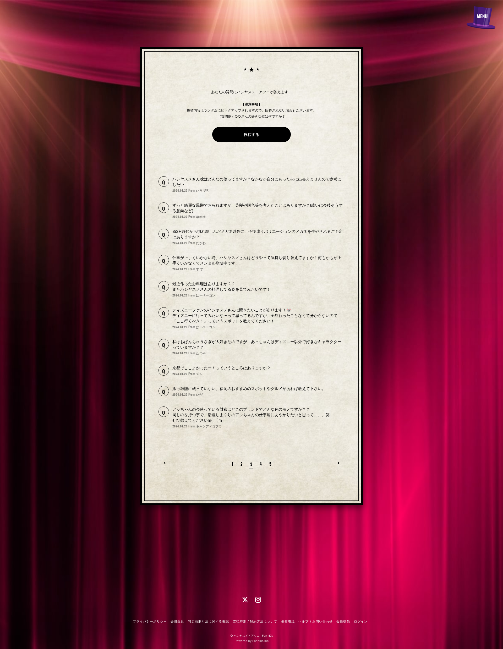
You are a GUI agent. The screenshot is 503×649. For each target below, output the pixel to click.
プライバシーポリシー (150, 621)
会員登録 (343, 621)
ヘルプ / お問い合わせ (315, 621)
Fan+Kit (267, 635)
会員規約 (177, 621)
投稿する (251, 134)
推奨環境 (288, 621)
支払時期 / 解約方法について (255, 621)
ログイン (361, 621)
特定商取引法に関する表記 (208, 621)
